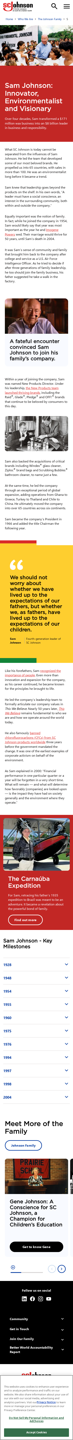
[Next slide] (62, 1269)
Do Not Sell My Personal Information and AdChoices (36, 1419)
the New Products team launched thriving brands (32, 390)
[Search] (54, 6)
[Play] (36, 316)
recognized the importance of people (33, 672)
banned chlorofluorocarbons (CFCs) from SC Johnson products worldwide (30, 737)
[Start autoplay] (13, 1267)
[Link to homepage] (18, 6)
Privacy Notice (46, 1402)
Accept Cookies (36, 1432)
